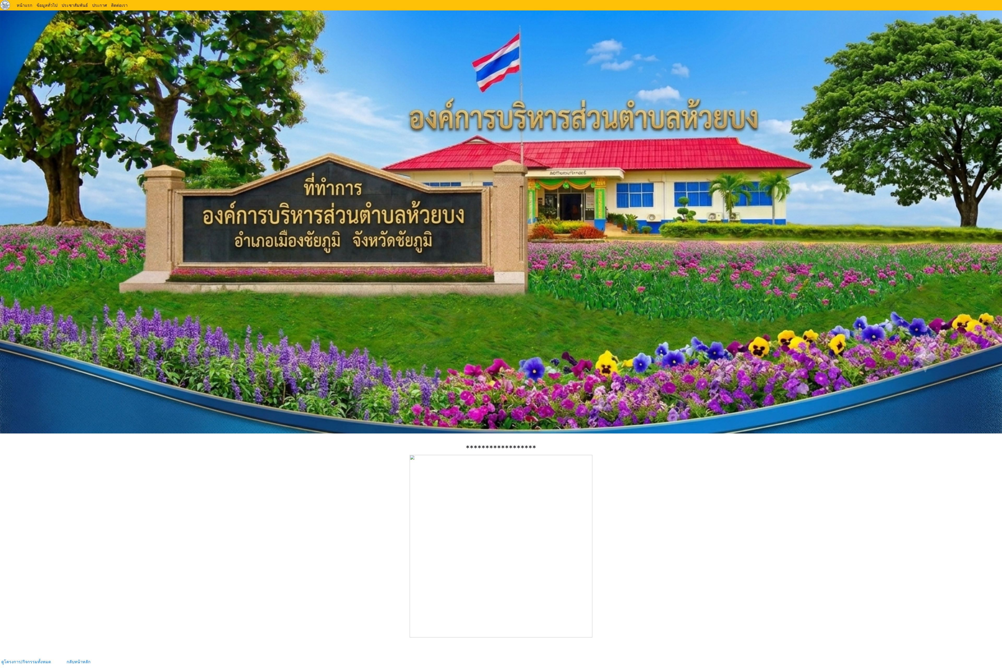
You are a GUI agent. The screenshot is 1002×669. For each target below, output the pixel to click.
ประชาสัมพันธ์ (75, 5)
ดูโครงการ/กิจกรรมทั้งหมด (26, 661)
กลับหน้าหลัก (78, 661)
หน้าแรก (24, 5)
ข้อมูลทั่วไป (47, 5)
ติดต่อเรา (119, 5)
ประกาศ (99, 5)
